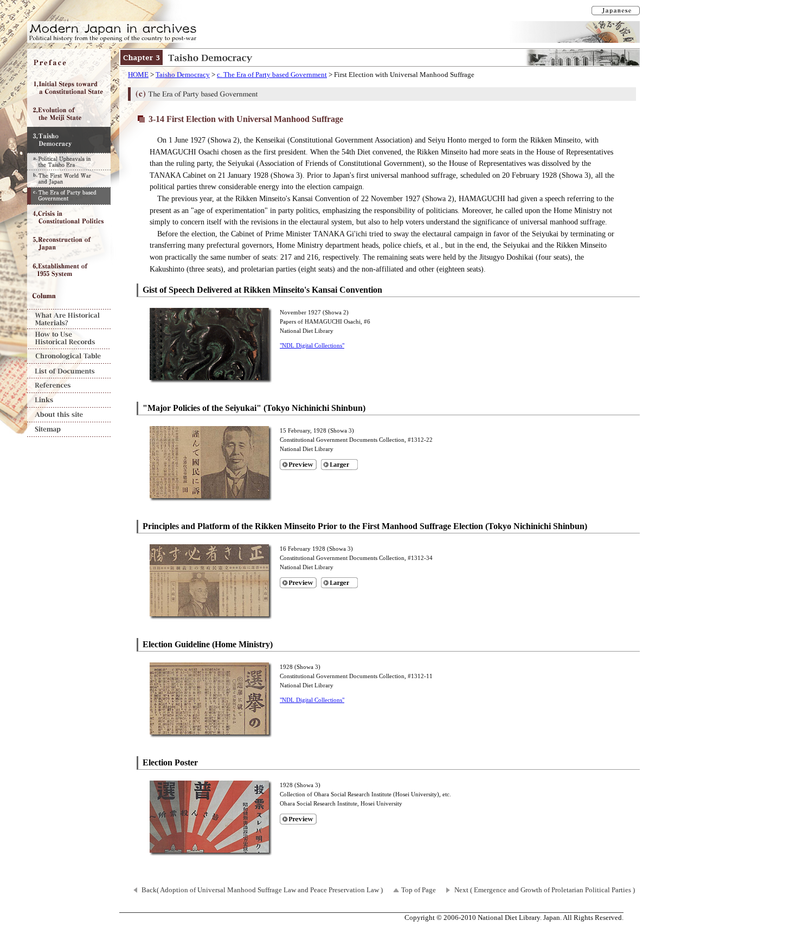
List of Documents (69, 371)
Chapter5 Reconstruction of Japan (69, 244)
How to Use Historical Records (69, 339)
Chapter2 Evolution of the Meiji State (69, 114)
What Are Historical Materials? (69, 319)
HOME (138, 75)
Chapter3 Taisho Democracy (69, 140)
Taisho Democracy (183, 75)
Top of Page (418, 890)
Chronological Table (69, 356)
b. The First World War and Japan (69, 178)
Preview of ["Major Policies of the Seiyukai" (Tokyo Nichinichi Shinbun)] (298, 464)
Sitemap (69, 429)
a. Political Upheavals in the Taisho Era (69, 161)
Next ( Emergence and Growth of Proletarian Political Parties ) (544, 890)
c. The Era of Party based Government (272, 75)
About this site (69, 415)
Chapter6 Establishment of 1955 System (69, 270)
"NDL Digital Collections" (312, 345)
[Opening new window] (212, 378)
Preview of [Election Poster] (298, 819)
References (69, 385)
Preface (69, 62)
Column (69, 296)
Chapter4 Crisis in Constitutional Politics (69, 218)
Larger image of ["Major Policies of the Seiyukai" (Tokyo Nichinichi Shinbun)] (339, 464)
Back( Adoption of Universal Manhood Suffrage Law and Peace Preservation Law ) (262, 890)
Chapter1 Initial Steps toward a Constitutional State (69, 88)
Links (69, 400)
